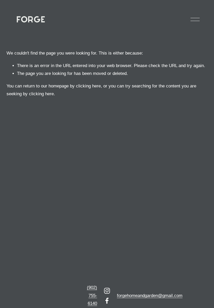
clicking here (88, 86)
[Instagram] (107, 291)
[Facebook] (107, 301)
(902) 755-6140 (92, 295)
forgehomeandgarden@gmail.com (149, 295)
